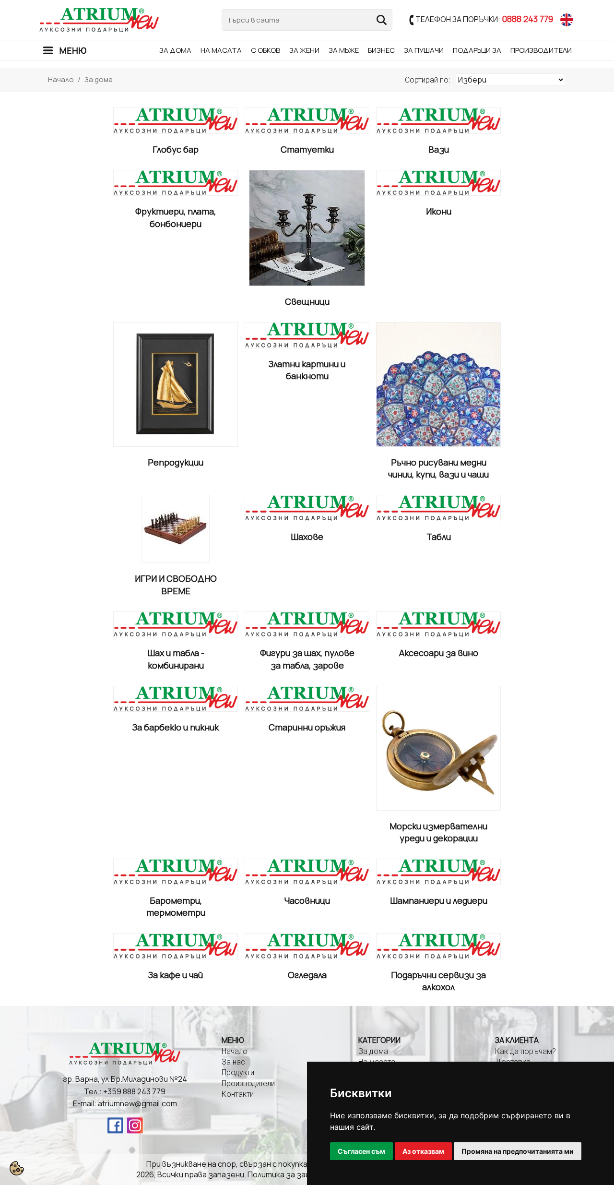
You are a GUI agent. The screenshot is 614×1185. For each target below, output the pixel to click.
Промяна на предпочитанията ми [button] (517, 1151)
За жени (304, 50)
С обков (265, 50)
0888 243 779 (527, 18)
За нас (233, 1061)
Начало (61, 79)
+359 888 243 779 (134, 1091)
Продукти (238, 1072)
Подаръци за (477, 50)
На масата (221, 50)
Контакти (238, 1094)
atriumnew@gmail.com (137, 1103)
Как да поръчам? (525, 1051)
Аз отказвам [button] (423, 1151)
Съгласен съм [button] (361, 1151)
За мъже (344, 50)
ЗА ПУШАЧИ (424, 50)
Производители (541, 50)
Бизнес (381, 50)
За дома (175, 50)
